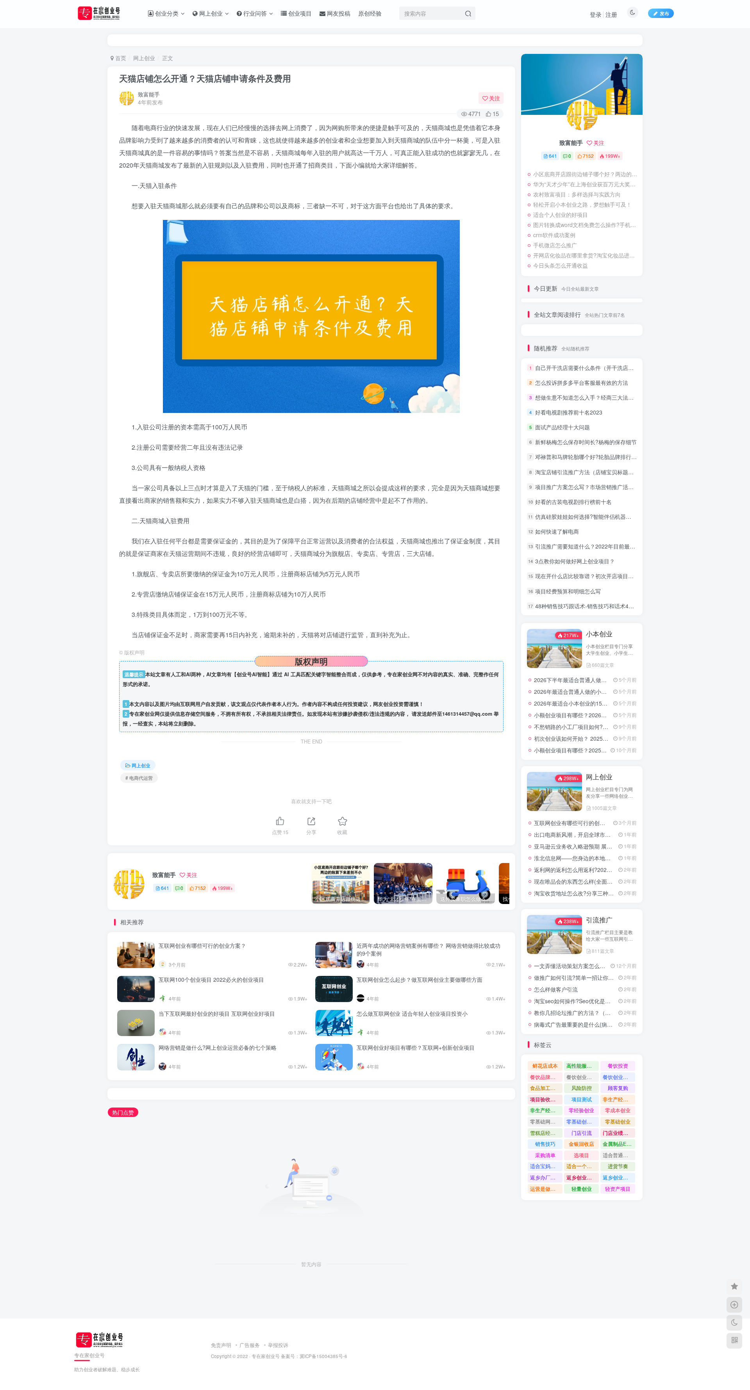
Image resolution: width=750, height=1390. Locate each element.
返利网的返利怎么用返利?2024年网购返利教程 (591, 870)
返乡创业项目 (581, 1177)
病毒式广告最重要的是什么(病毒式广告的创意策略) (596, 1024)
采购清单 (545, 1155)
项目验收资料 (545, 1099)
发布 (664, 13)
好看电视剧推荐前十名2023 (568, 412)
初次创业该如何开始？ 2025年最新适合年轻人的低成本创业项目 (612, 738)
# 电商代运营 (139, 777)
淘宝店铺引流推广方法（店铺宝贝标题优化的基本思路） (603, 472)
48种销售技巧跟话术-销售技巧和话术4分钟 (587, 606)
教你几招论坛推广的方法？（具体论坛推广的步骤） (597, 1013)
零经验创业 (581, 1110)
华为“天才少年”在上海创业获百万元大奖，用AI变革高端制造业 (586, 184)
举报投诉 (278, 1345)
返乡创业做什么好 (619, 1177)
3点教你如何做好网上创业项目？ (575, 561)
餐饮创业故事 (618, 1077)
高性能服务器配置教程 (582, 1065)
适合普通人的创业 (619, 1155)
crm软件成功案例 (554, 235)
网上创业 (144, 58)
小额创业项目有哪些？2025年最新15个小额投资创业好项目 (606, 750)
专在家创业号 (266, 1356)
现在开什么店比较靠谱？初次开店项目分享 (587, 576)
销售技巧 (545, 1143)
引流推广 (599, 919)
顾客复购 (618, 1088)
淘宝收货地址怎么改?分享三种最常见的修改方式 (593, 893)
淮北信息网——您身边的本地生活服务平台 (586, 858)
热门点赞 (123, 1112)
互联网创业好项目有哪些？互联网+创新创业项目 (416, 1047)
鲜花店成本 (545, 1065)
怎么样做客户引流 (556, 989)
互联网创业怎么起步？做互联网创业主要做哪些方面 (419, 979)
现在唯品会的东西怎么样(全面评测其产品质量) (590, 881)
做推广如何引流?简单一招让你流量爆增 (582, 977)
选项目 (581, 1155)
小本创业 (599, 633)
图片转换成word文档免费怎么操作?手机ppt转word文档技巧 (586, 225)
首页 (120, 58)
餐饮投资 (618, 1065)
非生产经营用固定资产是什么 (619, 1099)
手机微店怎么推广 (555, 245)
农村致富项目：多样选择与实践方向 (577, 194)
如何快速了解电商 (557, 531)
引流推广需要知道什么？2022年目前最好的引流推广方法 (604, 546)
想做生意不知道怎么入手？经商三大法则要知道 (592, 397)
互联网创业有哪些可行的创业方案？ (202, 945)
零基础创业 (617, 1121)
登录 (596, 14)
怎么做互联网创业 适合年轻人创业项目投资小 (412, 1013)
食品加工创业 (545, 1088)
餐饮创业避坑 (581, 1077)
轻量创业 (581, 1188)
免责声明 (221, 1345)
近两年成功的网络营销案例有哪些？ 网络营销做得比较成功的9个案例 (428, 949)
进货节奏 (618, 1166)
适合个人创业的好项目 (560, 214)
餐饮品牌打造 (545, 1077)
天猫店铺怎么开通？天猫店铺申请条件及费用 (205, 78)
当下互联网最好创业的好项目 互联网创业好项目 (217, 1013)
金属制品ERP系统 (619, 1143)
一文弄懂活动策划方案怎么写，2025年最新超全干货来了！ (606, 966)
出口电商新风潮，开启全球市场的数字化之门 (588, 834)
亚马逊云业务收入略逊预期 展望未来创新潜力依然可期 (600, 846)
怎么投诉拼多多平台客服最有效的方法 (581, 382)
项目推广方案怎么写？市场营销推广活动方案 (590, 487)
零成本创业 (617, 1110)
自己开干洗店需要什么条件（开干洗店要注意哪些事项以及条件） (614, 368)
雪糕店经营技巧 (546, 1132)
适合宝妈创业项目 (546, 1166)
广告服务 (249, 1345)
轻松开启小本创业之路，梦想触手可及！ (582, 204)
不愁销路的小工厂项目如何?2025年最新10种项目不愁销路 (605, 727)
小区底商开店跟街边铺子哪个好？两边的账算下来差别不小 (586, 174)
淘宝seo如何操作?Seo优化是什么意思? (582, 1001)
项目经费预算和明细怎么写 (568, 591)
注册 (611, 14)
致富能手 (149, 94)
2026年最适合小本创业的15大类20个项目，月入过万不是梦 (606, 703)
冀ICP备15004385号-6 (323, 1356)
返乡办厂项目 (545, 1177)
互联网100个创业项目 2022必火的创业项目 (211, 979)
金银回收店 (581, 1143)
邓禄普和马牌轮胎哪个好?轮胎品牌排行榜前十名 (594, 457)
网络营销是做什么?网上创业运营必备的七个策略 (218, 1047)
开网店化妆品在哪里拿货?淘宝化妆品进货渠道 (586, 255)
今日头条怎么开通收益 (560, 265)
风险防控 (581, 1088)
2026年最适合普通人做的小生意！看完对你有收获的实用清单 (608, 691)
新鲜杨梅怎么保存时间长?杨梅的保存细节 (586, 442)
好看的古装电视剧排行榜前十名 (573, 502)
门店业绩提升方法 (619, 1132)
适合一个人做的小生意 (582, 1166)
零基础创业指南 (582, 1121)
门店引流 (581, 1132)
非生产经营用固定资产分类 (546, 1110)
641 (165, 887)
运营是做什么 (545, 1188)
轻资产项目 (617, 1188)
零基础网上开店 (546, 1121)
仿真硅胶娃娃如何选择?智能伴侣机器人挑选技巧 (594, 516)
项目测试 (581, 1099)
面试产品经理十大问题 (562, 427)
